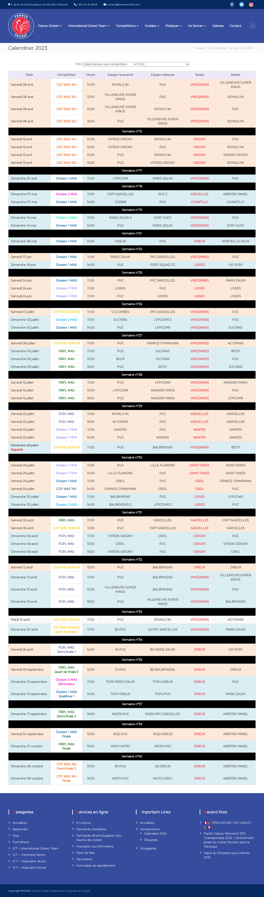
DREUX (199, 241)
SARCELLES (200, 194)
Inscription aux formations (95, 846)
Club (16, 836)
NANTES (199, 429)
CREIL (199, 481)
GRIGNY (199, 139)
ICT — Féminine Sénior (29, 855)
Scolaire (150, 26)
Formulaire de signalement (95, 865)
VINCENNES (199, 85)
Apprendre (20, 829)
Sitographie (148, 848)
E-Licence (83, 823)
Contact (235, 26)
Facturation (84, 859)
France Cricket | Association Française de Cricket (61, 890)
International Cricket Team (87, 26)
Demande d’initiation (91, 829)
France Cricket (48, 26)
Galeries (218, 26)
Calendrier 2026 (155, 833)
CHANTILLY (199, 202)
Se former (195, 26)
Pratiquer (172, 26)
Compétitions (126, 26)
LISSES (199, 265)
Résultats (151, 840)
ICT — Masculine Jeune (29, 861)
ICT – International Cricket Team (36, 848)
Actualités (20, 823)
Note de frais (85, 853)
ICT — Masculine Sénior (29, 868)
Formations (21, 842)
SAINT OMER (199, 465)
